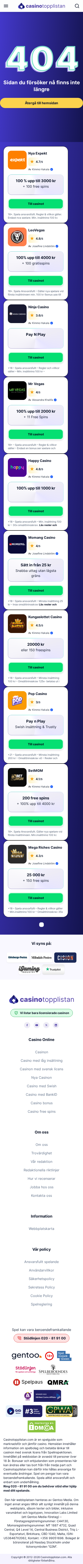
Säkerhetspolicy (41, 1279)
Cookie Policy (41, 1296)
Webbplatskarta (41, 1228)
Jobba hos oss (41, 1187)
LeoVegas (36, 230)
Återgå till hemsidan (41, 103)
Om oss (42, 1144)
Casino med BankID (41, 1094)
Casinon (41, 1052)
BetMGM (35, 770)
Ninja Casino (38, 307)
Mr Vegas (36, 384)
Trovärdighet (41, 1153)
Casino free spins (42, 1111)
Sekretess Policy (41, 1287)
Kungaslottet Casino (45, 617)
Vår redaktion (41, 1161)
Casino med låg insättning (42, 1060)
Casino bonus (42, 1103)
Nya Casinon (41, 1077)
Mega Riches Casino (45, 847)
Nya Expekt (37, 153)
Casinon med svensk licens (41, 1069)
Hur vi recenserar (41, 1178)
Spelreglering (41, 1304)
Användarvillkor (41, 1270)
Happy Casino (39, 461)
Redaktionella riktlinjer (41, 1170)
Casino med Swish (41, 1086)
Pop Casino (37, 694)
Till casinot (36, 203)
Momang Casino (41, 537)
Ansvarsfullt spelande (41, 1262)
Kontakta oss (41, 1195)
